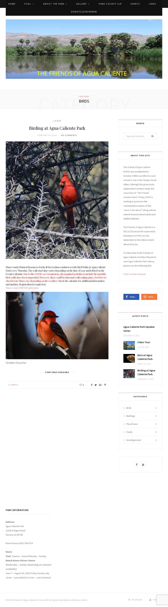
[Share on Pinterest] (105, 385)
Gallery (81, 3)
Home (12, 3)
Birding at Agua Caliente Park (57, 128)
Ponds (129, 432)
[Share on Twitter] (96, 385)
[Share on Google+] (100, 385)
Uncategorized (133, 440)
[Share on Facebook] (91, 385)
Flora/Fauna (132, 423)
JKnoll (14, 385)
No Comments (69, 135)
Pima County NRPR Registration (22, 287)
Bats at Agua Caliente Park (145, 357)
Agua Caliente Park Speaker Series (139, 328)
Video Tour (143, 342)
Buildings (130, 415)
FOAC (27, 3)
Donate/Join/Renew (84, 11)
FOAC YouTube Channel (134, 274)
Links (152, 3)
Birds (58, 121)
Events (135, 3)
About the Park (53, 3)
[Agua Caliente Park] (84, 49)
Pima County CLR (110, 3)
